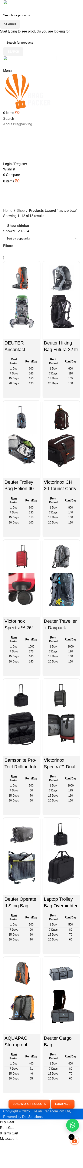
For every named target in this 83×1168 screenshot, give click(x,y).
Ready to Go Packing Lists (39, 148)
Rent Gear (39, 140)
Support (41, 157)
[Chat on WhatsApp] (72, 1125)
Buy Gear (39, 131)
